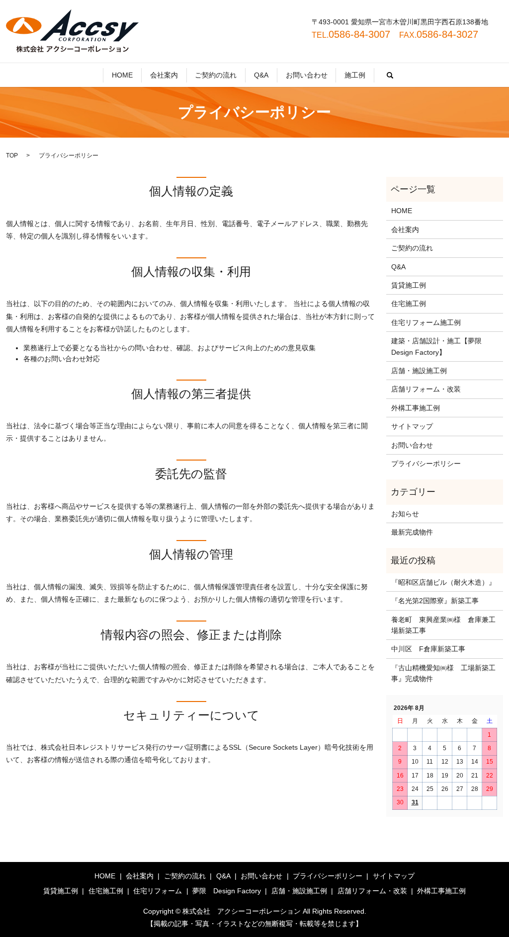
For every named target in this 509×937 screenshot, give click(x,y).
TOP (12, 155)
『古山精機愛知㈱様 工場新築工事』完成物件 (443, 673)
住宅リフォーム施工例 (426, 322)
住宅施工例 (408, 304)
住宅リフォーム (157, 891)
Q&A (261, 75)
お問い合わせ (307, 75)
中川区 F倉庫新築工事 (428, 649)
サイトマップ (412, 426)
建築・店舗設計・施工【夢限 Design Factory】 (440, 346)
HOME (122, 75)
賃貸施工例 (408, 285)
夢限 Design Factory (226, 891)
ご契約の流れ (216, 75)
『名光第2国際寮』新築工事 (435, 601)
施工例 (354, 75)
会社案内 (164, 75)
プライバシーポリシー (426, 464)
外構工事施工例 (415, 408)
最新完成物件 (412, 532)
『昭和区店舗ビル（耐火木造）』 (443, 582)
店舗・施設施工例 (419, 371)
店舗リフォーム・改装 (426, 389)
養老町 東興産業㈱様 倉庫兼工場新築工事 (443, 625)
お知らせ (405, 514)
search (390, 75)
